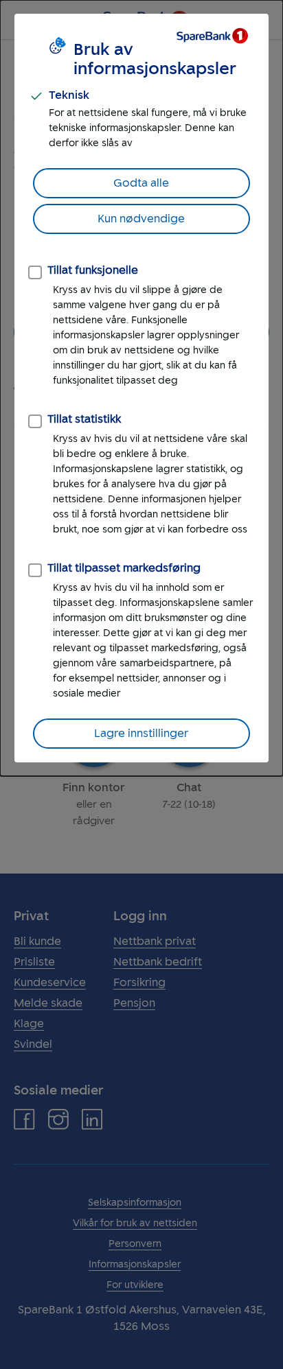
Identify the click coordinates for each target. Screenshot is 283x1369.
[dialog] (141, 388)
